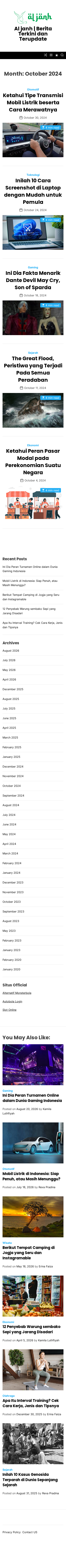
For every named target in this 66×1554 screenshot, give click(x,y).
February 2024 (12, 863)
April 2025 (9, 727)
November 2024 (13, 776)
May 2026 (9, 670)
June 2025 (9, 718)
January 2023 (11, 950)
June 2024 (9, 824)
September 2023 (13, 911)
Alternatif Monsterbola (17, 993)
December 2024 (13, 766)
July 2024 (9, 815)
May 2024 (9, 834)
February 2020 (12, 959)
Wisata (7, 1242)
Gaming (33, 267)
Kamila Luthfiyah (48, 1340)
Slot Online (9, 1009)
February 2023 (12, 940)
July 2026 (9, 660)
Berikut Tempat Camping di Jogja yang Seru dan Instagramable (29, 1253)
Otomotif (33, 89)
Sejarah (33, 352)
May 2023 (9, 930)
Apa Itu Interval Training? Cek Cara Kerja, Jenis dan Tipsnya (31, 1403)
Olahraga (9, 1395)
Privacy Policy (12, 1532)
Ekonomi (33, 445)
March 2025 (10, 737)
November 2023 (13, 892)
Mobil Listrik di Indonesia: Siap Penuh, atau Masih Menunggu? (31, 1176)
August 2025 (11, 699)
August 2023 (11, 921)
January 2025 (11, 756)
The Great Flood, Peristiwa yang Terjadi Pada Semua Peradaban (33, 369)
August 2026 (11, 650)
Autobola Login (12, 1001)
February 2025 (12, 747)
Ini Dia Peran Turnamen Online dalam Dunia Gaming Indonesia (32, 1098)
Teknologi (33, 175)
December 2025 (13, 689)
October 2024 (12, 785)
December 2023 (13, 882)
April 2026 (9, 679)
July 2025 (9, 708)
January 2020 (11, 969)
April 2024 (9, 844)
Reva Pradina (47, 1187)
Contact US (29, 1532)
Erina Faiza (46, 1266)
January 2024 (11, 872)
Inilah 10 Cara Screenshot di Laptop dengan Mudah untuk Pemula (33, 191)
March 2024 (10, 853)
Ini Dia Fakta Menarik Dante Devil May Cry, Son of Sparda (33, 280)
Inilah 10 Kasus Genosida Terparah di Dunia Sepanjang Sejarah (30, 1480)
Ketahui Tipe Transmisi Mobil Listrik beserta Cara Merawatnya (33, 102)
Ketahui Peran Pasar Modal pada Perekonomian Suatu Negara (33, 461)
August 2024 (11, 805)
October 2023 (12, 901)
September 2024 (13, 795)
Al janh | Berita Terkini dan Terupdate (33, 33)
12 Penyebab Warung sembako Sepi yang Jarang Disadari (31, 1329)
